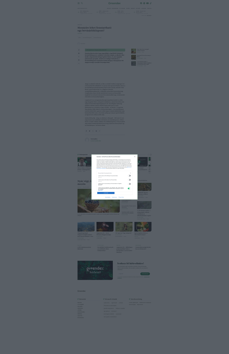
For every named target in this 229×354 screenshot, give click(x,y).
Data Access (114, 197)
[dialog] (114, 177)
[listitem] (114, 173)
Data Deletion (107, 197)
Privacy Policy (121, 197)
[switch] (129, 175)
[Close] (135, 157)
